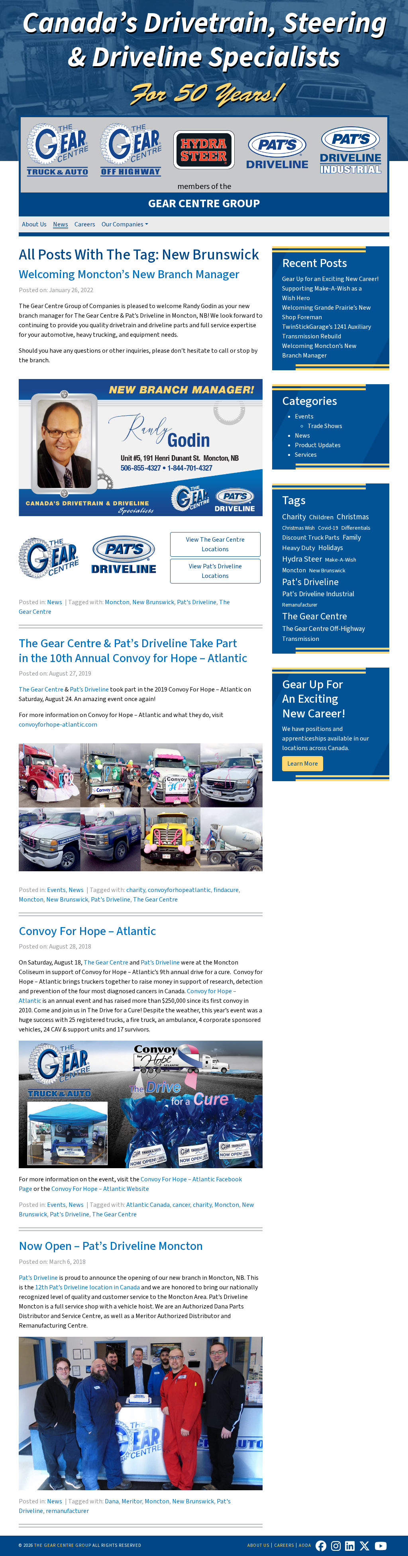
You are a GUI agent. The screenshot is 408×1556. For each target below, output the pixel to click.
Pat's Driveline (196, 602)
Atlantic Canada (148, 1204)
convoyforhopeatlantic (179, 890)
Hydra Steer (302, 559)
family (352, 537)
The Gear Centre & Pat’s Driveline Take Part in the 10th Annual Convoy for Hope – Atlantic (133, 651)
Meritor (132, 1501)
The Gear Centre (41, 689)
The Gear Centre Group (62, 1545)
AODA (305, 1545)
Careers (85, 224)
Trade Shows (325, 426)
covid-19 (328, 528)
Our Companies (122, 224)
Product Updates (318, 445)
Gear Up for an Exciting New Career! (330, 279)
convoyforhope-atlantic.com (58, 724)
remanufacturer (67, 1511)
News (60, 224)
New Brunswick (153, 602)
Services (306, 454)
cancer (181, 1204)
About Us (34, 224)
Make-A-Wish (340, 560)
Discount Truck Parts (310, 537)
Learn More (302, 763)
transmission (300, 638)
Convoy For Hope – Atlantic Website (100, 1189)
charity (135, 890)
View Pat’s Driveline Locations (215, 571)
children (321, 517)
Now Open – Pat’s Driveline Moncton (111, 1246)
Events (56, 890)
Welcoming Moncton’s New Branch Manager (129, 274)
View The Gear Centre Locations (215, 544)
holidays (330, 548)
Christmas (353, 517)
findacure (226, 890)
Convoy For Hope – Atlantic (87, 931)
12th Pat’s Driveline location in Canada (87, 1287)
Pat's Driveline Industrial (318, 594)
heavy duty (298, 548)
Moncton (117, 602)
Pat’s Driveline (89, 689)
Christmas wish (298, 528)
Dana (112, 1501)
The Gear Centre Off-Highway (323, 629)
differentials (356, 528)
